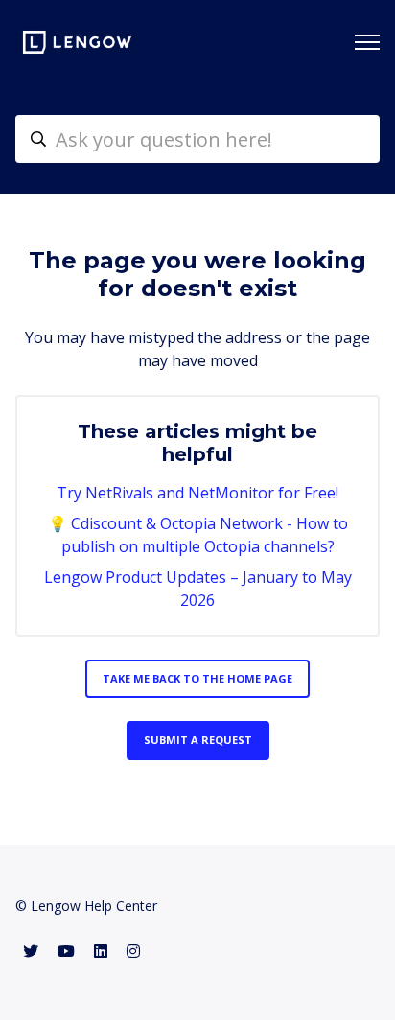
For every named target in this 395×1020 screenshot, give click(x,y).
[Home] (77, 42)
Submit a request (198, 739)
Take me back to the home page (197, 678)
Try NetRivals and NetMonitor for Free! (197, 492)
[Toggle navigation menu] (367, 42)
